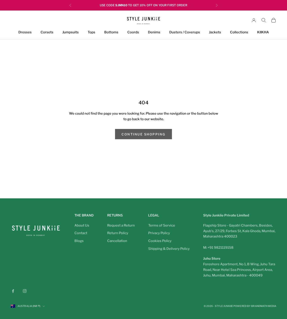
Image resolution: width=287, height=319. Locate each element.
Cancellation (117, 241)
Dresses (25, 32)
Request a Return (121, 225)
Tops (91, 32)
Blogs (79, 241)
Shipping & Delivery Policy (169, 249)
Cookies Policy (160, 241)
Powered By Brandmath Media (254, 306)
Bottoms (111, 32)
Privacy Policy (159, 233)
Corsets (47, 32)
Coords (133, 32)
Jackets (215, 32)
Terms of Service (161, 225)
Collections (239, 32)
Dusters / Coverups (184, 32)
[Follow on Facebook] (13, 291)
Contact (80, 233)
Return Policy (117, 233)
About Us (81, 225)
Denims (154, 32)
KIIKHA (263, 32)
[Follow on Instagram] (24, 291)
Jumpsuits (70, 32)
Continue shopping (143, 134)
